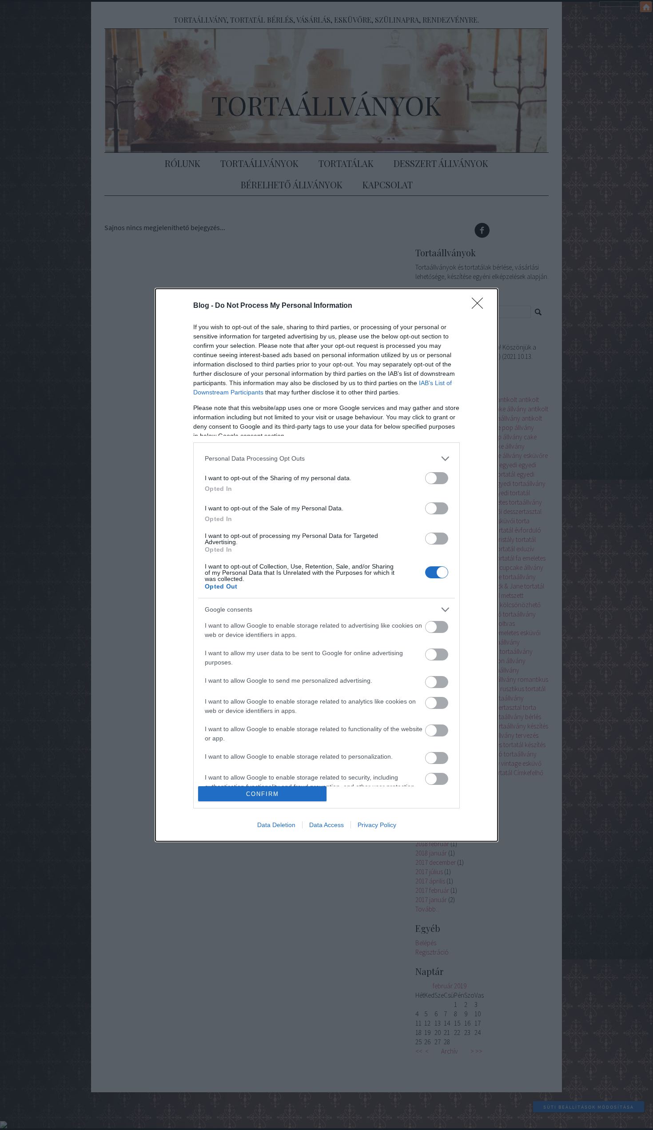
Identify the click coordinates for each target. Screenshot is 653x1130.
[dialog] (326, 565)
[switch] (436, 478)
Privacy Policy (377, 824)
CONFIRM (262, 794)
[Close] (480, 306)
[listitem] (326, 458)
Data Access (326, 824)
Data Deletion (276, 824)
